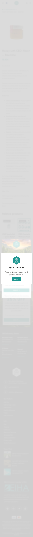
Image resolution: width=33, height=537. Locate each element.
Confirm (16, 279)
